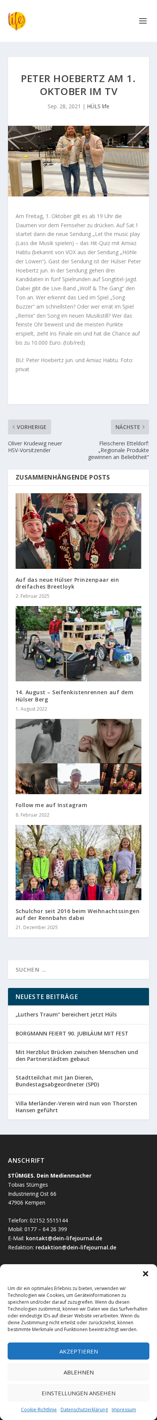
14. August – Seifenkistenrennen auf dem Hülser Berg (75, 696)
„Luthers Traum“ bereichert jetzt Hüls (66, 1014)
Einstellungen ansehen (78, 1393)
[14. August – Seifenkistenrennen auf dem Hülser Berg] (79, 643)
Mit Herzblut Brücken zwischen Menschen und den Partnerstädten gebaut (77, 1055)
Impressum (124, 1409)
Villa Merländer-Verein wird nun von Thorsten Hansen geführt (76, 1107)
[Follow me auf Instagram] (79, 756)
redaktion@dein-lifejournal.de (75, 1247)
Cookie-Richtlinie (39, 1409)
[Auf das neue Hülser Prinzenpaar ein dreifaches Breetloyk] (79, 530)
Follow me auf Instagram (52, 805)
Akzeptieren (78, 1351)
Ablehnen (79, 1372)
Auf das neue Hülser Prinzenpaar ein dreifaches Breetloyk (67, 583)
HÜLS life (98, 106)
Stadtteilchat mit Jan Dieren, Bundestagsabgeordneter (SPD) (57, 1081)
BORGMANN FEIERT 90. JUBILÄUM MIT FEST (72, 1033)
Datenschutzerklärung (84, 1409)
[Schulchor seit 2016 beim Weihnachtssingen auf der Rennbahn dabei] (79, 862)
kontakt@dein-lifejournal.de (64, 1238)
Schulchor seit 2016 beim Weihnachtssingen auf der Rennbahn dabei (78, 914)
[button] (145, 1274)
